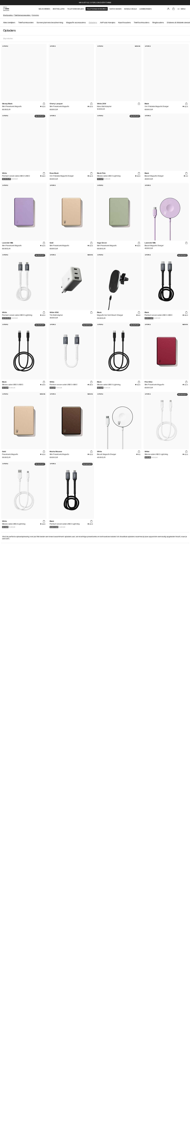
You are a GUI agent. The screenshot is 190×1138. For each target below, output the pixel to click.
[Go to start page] (6, 9)
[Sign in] (168, 8)
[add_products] (43, 104)
